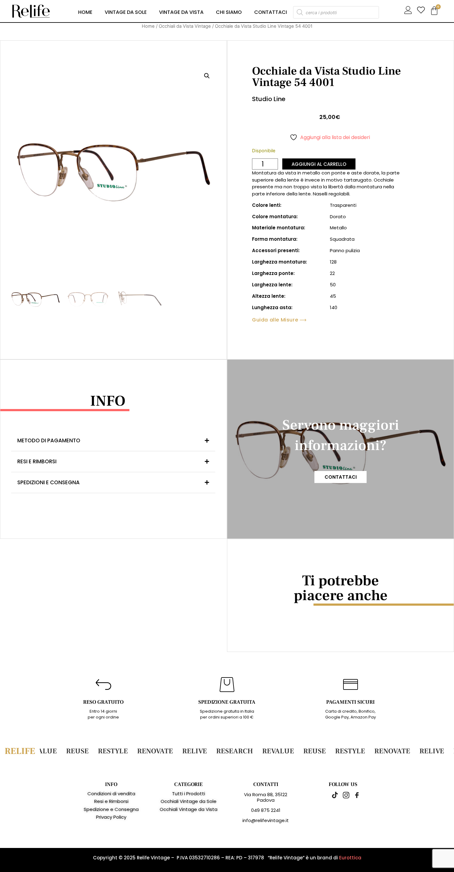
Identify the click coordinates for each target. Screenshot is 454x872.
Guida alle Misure (275, 320)
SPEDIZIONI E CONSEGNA (48, 482)
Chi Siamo (229, 12)
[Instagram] (342, 795)
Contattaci (270, 12)
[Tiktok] (332, 795)
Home (85, 12)
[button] (206, 75)
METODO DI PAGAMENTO (48, 440)
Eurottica (350, 857)
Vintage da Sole (126, 12)
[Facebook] (353, 795)
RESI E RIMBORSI (37, 461)
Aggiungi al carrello (319, 164)
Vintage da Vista (181, 12)
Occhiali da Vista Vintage (185, 26)
